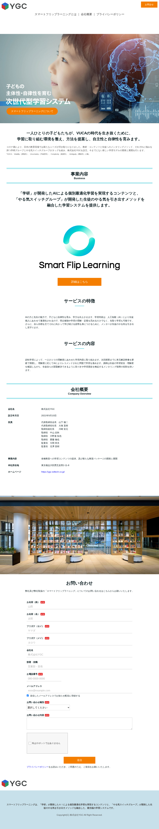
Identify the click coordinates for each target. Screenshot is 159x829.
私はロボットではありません (46, 743)
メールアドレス (34, 686)
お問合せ (149, 4)
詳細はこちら (79, 281)
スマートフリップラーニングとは (56, 14)
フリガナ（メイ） (35, 638)
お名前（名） (33, 614)
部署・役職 (32, 662)
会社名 (30, 650)
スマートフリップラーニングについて (32, 111)
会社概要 (86, 14)
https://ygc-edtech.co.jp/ (53, 472)
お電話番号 (32, 674)
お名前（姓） (33, 602)
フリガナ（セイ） (35, 626)
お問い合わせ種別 (35, 702)
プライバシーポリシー (110, 14)
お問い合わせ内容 (35, 715)
